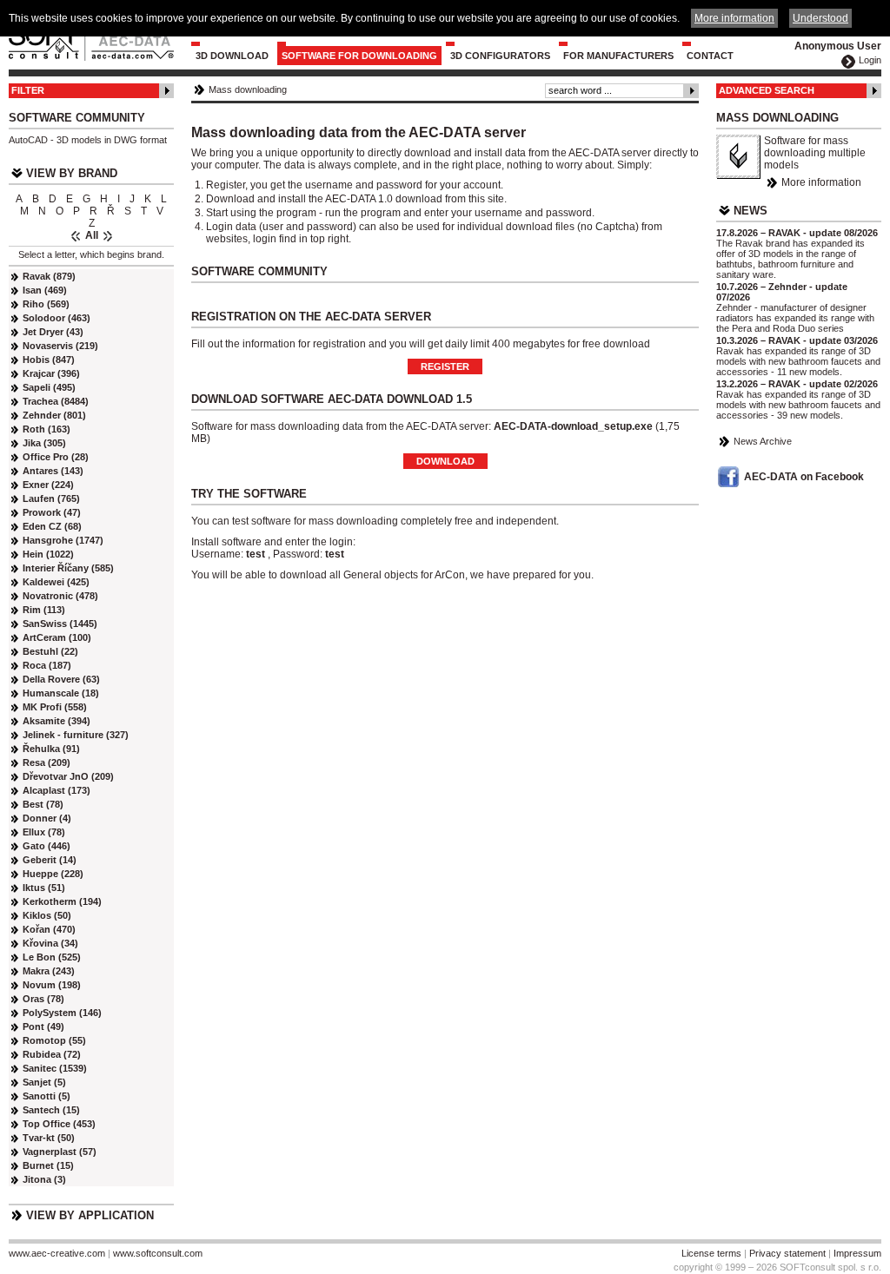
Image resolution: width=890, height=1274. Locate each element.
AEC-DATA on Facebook (804, 477)
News (750, 210)
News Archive (763, 441)
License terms (711, 1253)
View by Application (90, 1215)
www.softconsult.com (158, 1253)
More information (821, 182)
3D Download (232, 55)
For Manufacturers (618, 55)
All (91, 235)
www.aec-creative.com (57, 1253)
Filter (27, 90)
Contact (710, 55)
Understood (820, 18)
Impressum (857, 1253)
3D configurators (500, 55)
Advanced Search (766, 90)
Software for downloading (359, 55)
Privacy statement (787, 1253)
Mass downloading (248, 89)
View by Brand (71, 173)
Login (870, 60)
